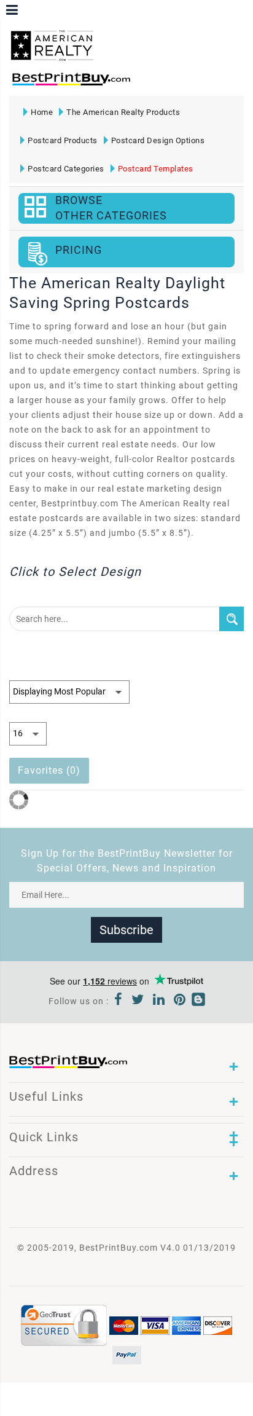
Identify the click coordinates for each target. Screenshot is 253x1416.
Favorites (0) (49, 770)
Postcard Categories (66, 168)
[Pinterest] (180, 1001)
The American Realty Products (123, 112)
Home (42, 112)
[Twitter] (137, 1001)
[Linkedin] (159, 1001)
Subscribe (126, 929)
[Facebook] (118, 1001)
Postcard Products (63, 140)
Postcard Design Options (158, 140)
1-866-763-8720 (151, 83)
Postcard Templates (155, 168)
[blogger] (198, 1001)
